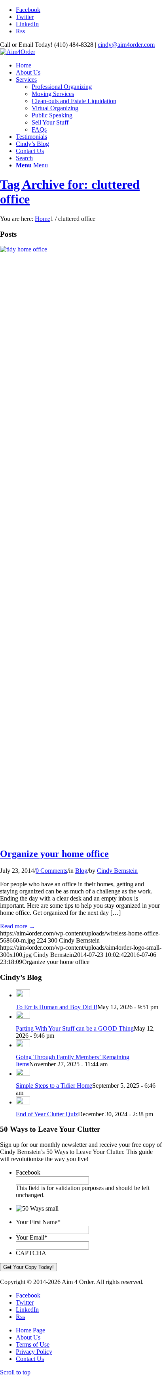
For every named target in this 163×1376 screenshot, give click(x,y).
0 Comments (51, 870)
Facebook (28, 1172)
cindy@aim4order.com (126, 44)
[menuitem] (89, 65)
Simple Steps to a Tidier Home (54, 1085)
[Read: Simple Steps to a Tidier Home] (23, 1073)
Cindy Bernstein (117, 870)
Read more (17, 926)
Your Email (31, 1237)
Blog (81, 870)
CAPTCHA (31, 1253)
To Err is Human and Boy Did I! (56, 1007)
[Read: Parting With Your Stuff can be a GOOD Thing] (23, 1016)
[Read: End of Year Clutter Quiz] (23, 1102)
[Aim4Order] (17, 51)
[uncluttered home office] (81, 249)
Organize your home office (54, 854)
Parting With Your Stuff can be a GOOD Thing (75, 1028)
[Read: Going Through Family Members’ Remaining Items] (23, 1045)
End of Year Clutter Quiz (47, 1114)
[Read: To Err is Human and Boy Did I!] (23, 995)
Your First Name (38, 1222)
